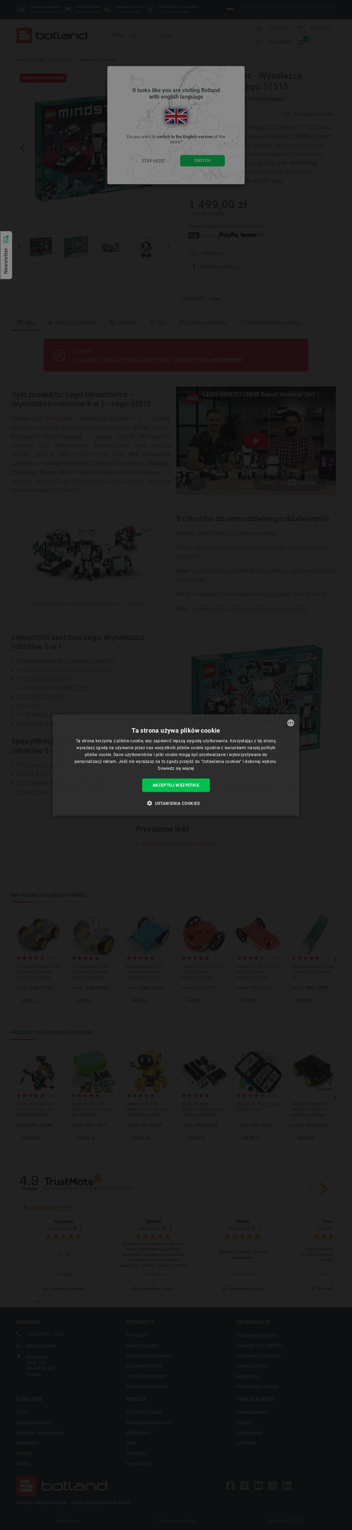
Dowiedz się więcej (176, 768)
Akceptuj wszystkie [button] (176, 785)
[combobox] (290, 723)
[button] (176, 803)
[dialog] (176, 765)
